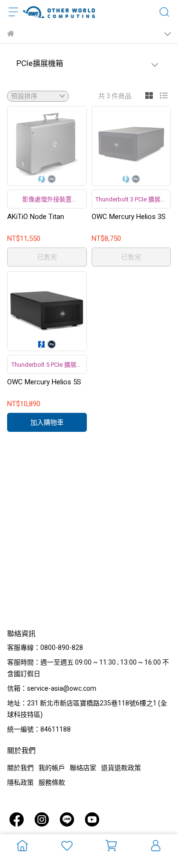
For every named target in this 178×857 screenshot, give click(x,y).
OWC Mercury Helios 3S (129, 216)
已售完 (47, 257)
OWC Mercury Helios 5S (44, 382)
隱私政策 (20, 782)
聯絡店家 (83, 767)
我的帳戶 (51, 767)
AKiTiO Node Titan (35, 216)
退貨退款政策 (121, 767)
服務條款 (51, 782)
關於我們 (20, 767)
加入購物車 (47, 422)
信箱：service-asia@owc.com (51, 688)
